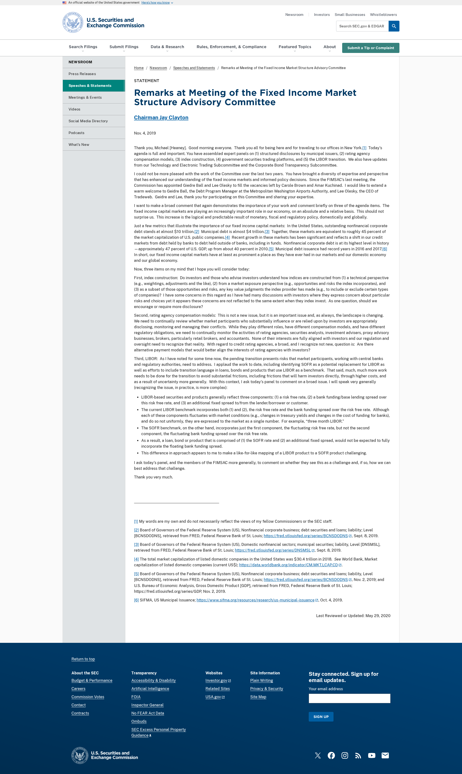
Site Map (258, 697)
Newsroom (294, 15)
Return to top (83, 659)
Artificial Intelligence (150, 688)
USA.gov (213, 697)
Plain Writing (261, 680)
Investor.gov (216, 680)
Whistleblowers (383, 15)
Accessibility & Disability (153, 680)
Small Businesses (350, 15)
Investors (322, 15)
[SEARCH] (394, 26)
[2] (196, 231)
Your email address (326, 689)
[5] (271, 249)
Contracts (80, 713)
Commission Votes (87, 697)
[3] (267, 231)
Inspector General (147, 705)
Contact (78, 705)
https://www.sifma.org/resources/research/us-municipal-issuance (255, 600)
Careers (78, 688)
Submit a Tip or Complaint (370, 48)
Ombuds (139, 721)
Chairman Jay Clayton (161, 117)
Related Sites (217, 688)
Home (139, 68)
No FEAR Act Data (147, 713)
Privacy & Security (266, 688)
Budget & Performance (91, 680)
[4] (227, 237)
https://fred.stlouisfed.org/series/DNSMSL (273, 550)
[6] (384, 249)
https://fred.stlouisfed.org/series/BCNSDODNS (306, 536)
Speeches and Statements (194, 68)
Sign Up (321, 717)
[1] (364, 148)
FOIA (136, 697)
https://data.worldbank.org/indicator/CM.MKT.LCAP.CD (288, 565)
